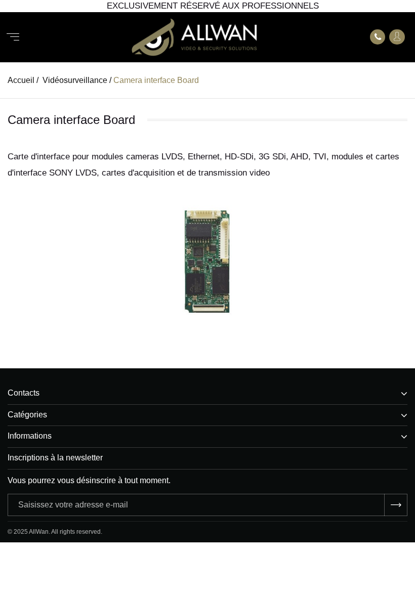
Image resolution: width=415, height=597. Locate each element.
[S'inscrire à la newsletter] (395, 505)
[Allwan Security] (194, 37)
